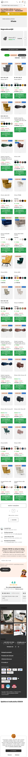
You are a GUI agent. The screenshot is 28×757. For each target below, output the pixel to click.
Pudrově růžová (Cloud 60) (20, 449)
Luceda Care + (14, 55)
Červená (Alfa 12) (9, 308)
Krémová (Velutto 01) (15, 201)
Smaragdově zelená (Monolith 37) (25, 278)
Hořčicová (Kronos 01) (2, 278)
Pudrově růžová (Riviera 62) (23, 487)
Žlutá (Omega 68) (18, 278)
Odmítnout (17, 754)
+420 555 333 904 (8, 642)
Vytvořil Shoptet (5, 694)
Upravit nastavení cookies (12, 693)
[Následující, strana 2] (13, 510)
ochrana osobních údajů (15, 746)
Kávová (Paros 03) (23, 162)
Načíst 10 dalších (13, 505)
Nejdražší (23, 57)
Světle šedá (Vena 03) (2, 449)
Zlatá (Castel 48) (23, 308)
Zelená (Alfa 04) (4, 308)
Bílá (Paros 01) (9, 487)
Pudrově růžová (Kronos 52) (7, 487)
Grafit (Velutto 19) (9, 239)
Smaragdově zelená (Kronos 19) (18, 85)
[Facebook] (15, 647)
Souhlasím (14, 750)
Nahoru (14, 519)
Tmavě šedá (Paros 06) (20, 85)
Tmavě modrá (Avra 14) (12, 85)
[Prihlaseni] (19, 2)
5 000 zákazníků (18, 533)
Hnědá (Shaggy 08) (25, 85)
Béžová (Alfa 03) (2, 308)
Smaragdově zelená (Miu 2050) (9, 449)
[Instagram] (18, 647)
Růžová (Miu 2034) (12, 449)
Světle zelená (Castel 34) (20, 308)
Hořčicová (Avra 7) (9, 85)
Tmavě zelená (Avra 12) (2, 85)
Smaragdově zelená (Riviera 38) (18, 487)
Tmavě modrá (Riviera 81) (25, 487)
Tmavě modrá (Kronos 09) (15, 85)
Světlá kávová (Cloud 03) (15, 449)
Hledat (24, 5)
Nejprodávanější (22, 55)
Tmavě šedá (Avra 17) (7, 85)
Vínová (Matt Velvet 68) (20, 278)
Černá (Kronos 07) (4, 124)
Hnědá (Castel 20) (18, 308)
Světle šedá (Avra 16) (4, 85)
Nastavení (10, 754)
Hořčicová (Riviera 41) (20, 487)
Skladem (7, 55)
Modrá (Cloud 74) (23, 449)
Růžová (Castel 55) (25, 308)
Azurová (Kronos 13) (7, 278)
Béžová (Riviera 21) (12, 124)
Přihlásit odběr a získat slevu (5, 570)
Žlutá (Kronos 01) (2, 124)
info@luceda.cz (21, 642)
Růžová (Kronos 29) (20, 162)
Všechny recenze (19, 588)
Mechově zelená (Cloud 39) (18, 449)
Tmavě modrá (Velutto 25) (12, 239)
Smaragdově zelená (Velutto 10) (4, 239)
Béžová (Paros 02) (12, 487)
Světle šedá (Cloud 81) (25, 449)
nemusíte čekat (10, 542)
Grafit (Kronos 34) (12, 278)
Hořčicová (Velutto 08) (25, 201)
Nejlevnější (17, 57)
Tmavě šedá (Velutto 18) (7, 239)
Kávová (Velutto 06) (23, 201)
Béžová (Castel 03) (15, 308)
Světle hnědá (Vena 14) (4, 449)
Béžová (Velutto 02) (18, 201)
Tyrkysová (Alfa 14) (12, 308)
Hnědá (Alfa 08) (7, 308)
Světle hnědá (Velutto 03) (20, 201)
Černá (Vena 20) (7, 449)
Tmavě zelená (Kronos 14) (9, 278)
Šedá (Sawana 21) (23, 278)
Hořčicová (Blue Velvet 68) (23, 85)
